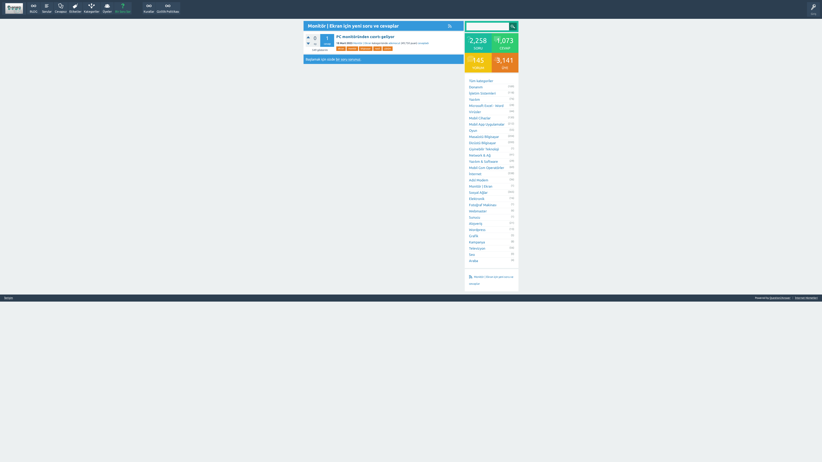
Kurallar (149, 11)
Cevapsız (61, 11)
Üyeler (107, 11)
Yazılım (474, 99)
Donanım (476, 87)
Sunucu (474, 217)
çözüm (387, 48)
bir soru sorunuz (348, 59)
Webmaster (478, 211)
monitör (352, 48)
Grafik (473, 236)
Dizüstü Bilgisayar (482, 143)
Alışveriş (475, 223)
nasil (377, 48)
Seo (472, 254)
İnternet (475, 174)
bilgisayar (366, 48)
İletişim (8, 298)
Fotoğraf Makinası (482, 205)
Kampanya (477, 242)
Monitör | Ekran (362, 43)
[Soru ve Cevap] (14, 8)
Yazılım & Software (483, 161)
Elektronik (476, 199)
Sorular (47, 11)
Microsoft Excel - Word (486, 106)
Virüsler (475, 112)
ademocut (394, 43)
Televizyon (477, 248)
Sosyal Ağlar (478, 192)
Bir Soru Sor (123, 11)
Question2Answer (780, 297)
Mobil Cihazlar (480, 118)
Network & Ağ (480, 155)
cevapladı (423, 43)
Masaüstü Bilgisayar (484, 137)
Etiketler (75, 11)
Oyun (473, 130)
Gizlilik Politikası (168, 11)
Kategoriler (91, 11)
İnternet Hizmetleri (806, 297)
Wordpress (477, 230)
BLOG (33, 11)
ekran (341, 48)
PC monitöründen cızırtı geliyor (365, 36)
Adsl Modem (478, 180)
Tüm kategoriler (481, 81)
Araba (473, 261)
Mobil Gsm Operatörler (486, 168)
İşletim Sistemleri (482, 93)
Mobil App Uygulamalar (487, 124)
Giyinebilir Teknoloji (484, 149)
